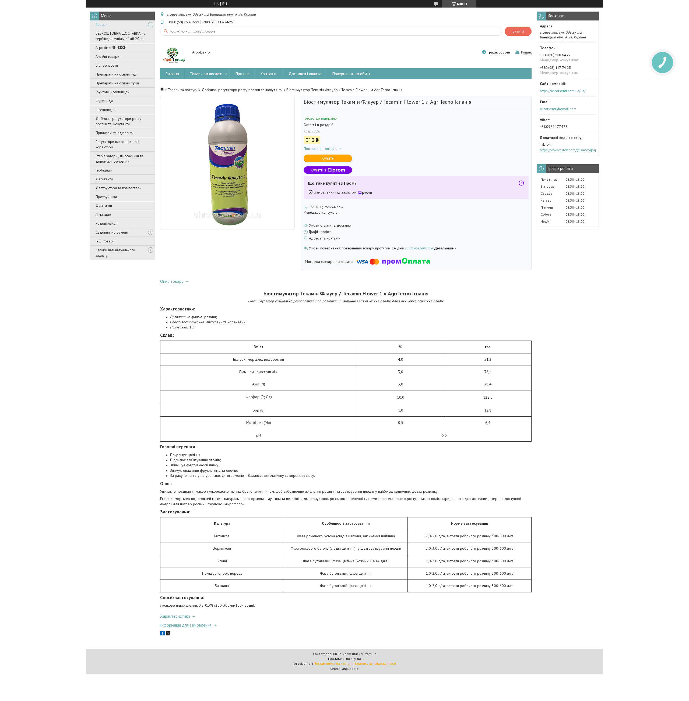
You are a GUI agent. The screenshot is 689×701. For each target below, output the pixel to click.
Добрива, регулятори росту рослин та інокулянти (118, 121)
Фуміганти (104, 205)
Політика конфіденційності (375, 663)
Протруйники (106, 196)
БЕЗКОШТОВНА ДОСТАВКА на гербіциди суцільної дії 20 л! (120, 36)
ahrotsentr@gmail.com (558, 108)
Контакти (269, 74)
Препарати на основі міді (116, 74)
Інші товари (105, 241)
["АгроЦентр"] (173, 52)
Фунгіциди (104, 100)
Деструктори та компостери (119, 187)
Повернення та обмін (351, 74)
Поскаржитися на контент (333, 663)
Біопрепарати (107, 65)
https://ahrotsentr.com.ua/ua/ (563, 90)
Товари (101, 24)
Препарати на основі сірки (117, 83)
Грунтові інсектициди (112, 92)
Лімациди (103, 214)
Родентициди (107, 223)
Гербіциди (104, 170)
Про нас (242, 74)
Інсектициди (105, 109)
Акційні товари (107, 56)
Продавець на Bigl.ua (344, 659)
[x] (168, 634)
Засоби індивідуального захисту (115, 253)
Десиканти (104, 179)
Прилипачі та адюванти (114, 132)
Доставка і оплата (305, 74)
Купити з (318, 170)
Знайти (518, 31)
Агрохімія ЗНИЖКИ (111, 47)
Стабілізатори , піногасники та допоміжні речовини (119, 158)
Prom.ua (370, 654)
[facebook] (162, 634)
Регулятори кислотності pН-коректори (118, 144)
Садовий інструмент (112, 232)
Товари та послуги (206, 74)
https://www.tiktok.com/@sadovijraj (568, 150)
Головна (172, 74)
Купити (328, 158)
